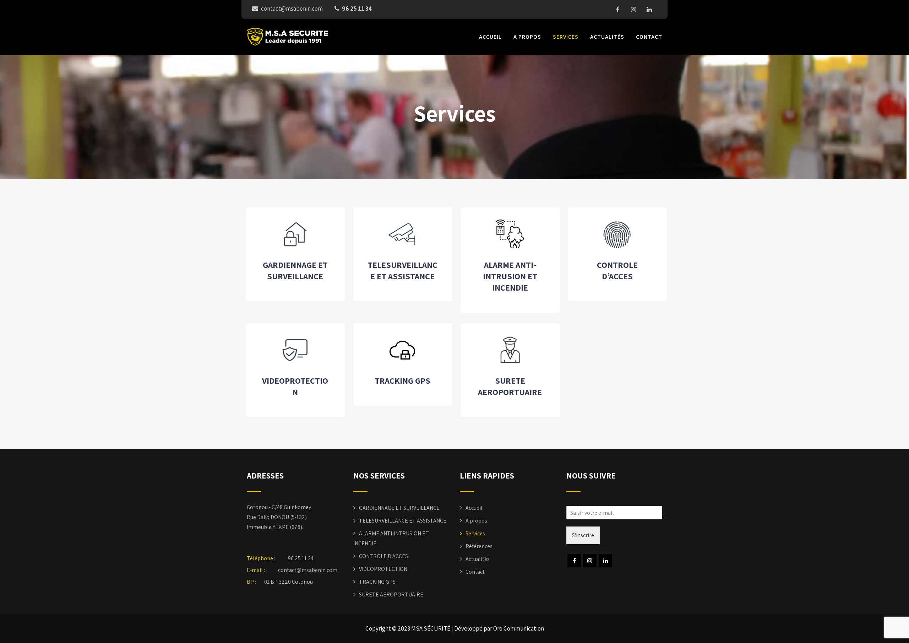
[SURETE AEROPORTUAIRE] (510, 364)
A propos (527, 36)
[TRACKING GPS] (402, 364)
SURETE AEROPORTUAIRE (510, 386)
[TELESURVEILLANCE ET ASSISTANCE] (402, 248)
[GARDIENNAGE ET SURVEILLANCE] (295, 248)
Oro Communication (518, 628)
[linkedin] (649, 9)
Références (479, 546)
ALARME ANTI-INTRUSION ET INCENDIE (510, 276)
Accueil (490, 36)
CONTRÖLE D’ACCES (383, 556)
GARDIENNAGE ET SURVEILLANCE (295, 270)
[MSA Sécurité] (287, 37)
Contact (649, 36)
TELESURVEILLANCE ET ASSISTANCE (402, 270)
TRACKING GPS (402, 380)
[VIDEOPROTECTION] (295, 364)
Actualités (607, 36)
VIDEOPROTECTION (295, 386)
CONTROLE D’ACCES (617, 270)
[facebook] (618, 9)
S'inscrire (583, 535)
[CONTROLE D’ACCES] (617, 248)
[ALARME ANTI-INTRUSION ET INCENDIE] (510, 248)
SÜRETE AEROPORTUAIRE (391, 594)
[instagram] (633, 9)
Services (565, 36)
